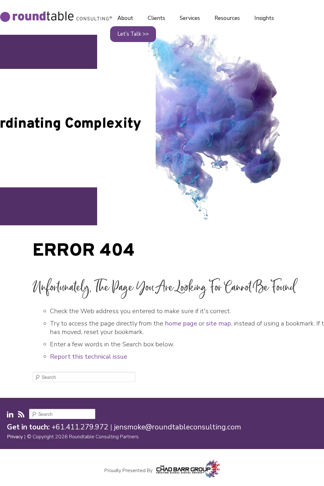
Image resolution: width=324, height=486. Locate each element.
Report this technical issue (88, 356)
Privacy (15, 436)
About (125, 18)
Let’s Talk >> (133, 34)
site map (218, 323)
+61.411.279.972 (80, 427)
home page (181, 323)
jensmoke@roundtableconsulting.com (177, 427)
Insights (264, 18)
